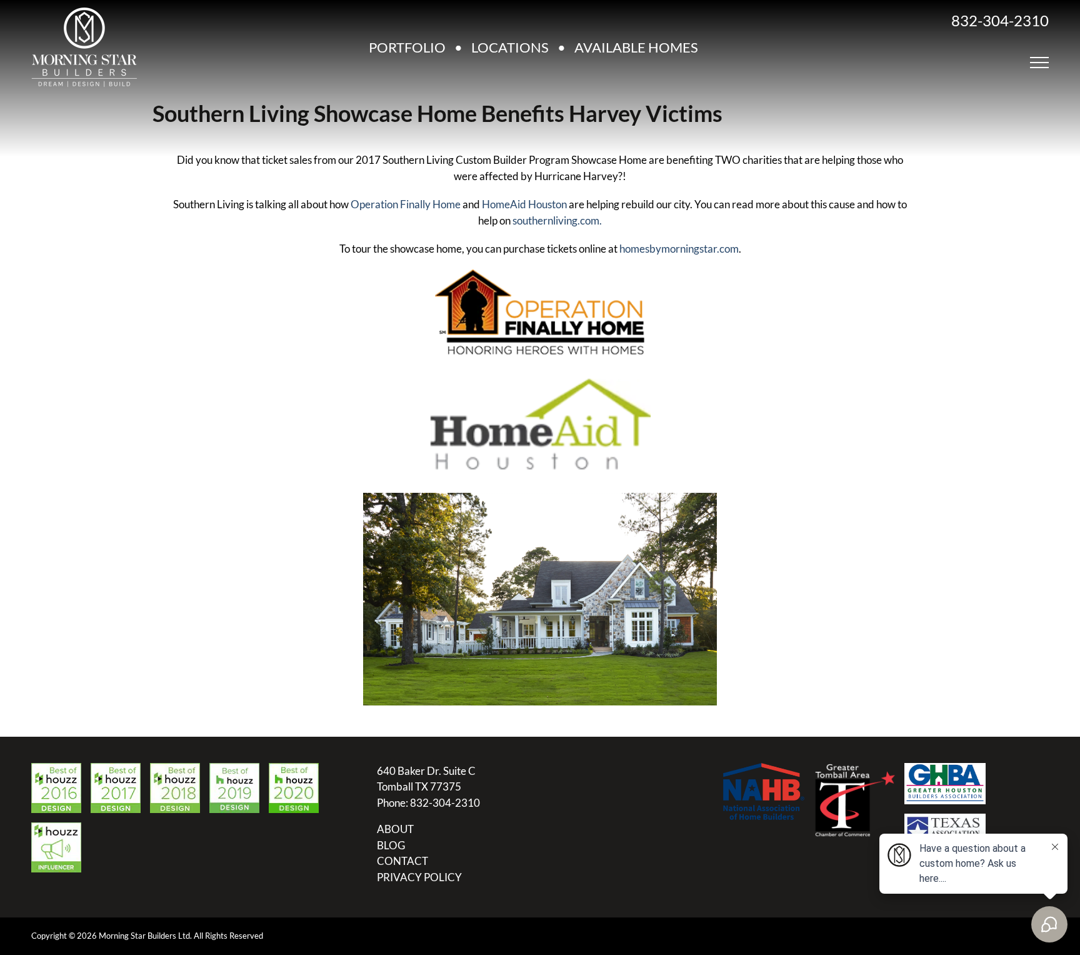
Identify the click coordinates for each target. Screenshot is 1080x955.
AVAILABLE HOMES (636, 47)
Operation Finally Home (406, 204)
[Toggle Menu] (1039, 62)
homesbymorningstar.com (679, 248)
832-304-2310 (1000, 20)
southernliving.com (555, 220)
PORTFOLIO (407, 47)
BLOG (391, 845)
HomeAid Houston (524, 204)
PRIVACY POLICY (419, 877)
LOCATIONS (510, 47)
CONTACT (402, 860)
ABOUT (395, 829)
